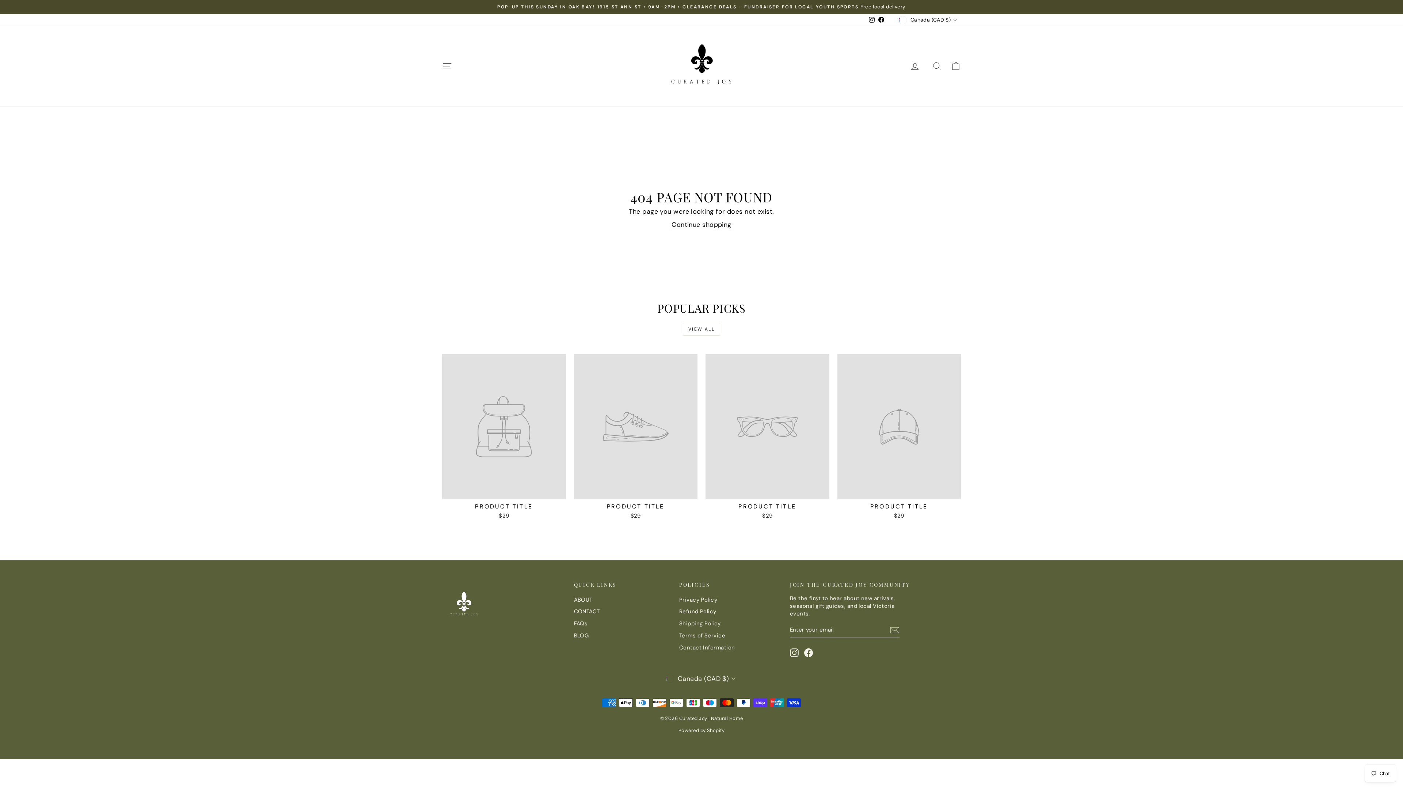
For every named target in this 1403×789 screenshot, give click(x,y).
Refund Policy (697, 611)
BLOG (581, 635)
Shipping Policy (700, 623)
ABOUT (583, 599)
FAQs (581, 623)
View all (701, 329)
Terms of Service (702, 635)
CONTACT (587, 611)
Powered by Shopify (701, 730)
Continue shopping (701, 224)
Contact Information (707, 647)
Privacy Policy (698, 599)
